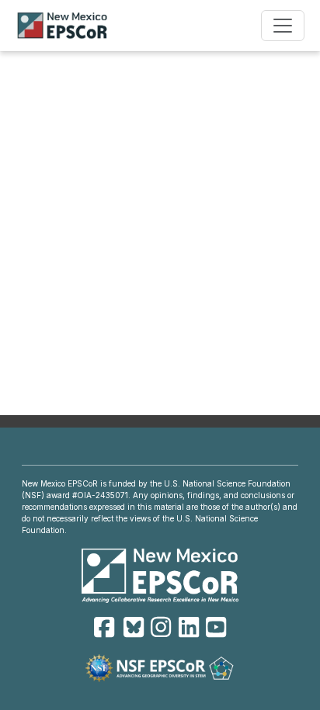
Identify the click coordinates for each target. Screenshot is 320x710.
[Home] (69, 25)
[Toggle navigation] (282, 25)
